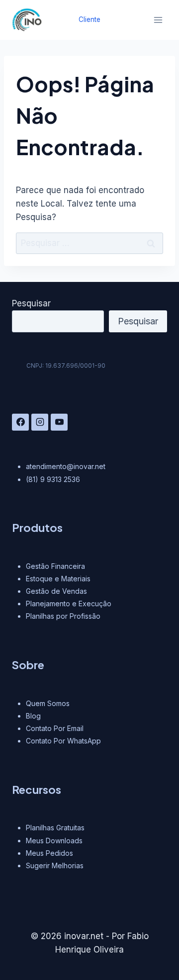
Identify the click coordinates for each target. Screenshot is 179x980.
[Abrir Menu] (158, 19)
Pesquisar (31, 303)
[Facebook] (20, 422)
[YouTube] (59, 422)
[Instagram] (39, 422)
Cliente (89, 19)
